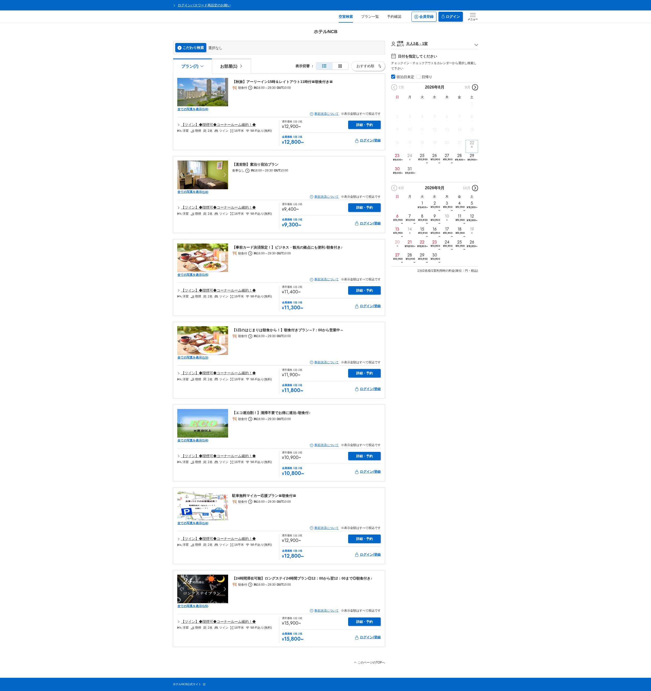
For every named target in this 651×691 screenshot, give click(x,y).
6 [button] (447, 117)
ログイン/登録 (370, 140)
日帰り (427, 77)
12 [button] (435, 130)
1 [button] (472, 103)
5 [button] (435, 117)
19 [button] (435, 143)
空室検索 (346, 17)
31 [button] (410, 170)
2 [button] (397, 117)
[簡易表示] (340, 66)
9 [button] (397, 130)
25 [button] (422, 159)
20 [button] (447, 143)
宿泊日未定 (405, 77)
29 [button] (472, 157)
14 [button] (459, 130)
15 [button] (472, 130)
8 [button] (472, 117)
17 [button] (410, 143)
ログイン (453, 17)
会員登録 (426, 17)
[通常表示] (324, 66)
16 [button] (397, 143)
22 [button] (472, 143)
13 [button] (447, 130)
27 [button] (447, 159)
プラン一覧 (370, 17)
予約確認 (394, 17)
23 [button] (398, 157)
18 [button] (422, 143)
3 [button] (410, 117)
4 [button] (422, 117)
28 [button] (460, 157)
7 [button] (459, 117)
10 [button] (410, 130)
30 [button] (398, 170)
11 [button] (422, 130)
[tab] (231, 66)
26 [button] (435, 159)
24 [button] (409, 156)
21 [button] (459, 143)
